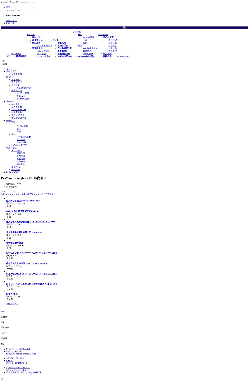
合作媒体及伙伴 (90, 48)
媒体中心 (77, 32)
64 (15, 304)
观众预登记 (37, 40)
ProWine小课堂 (44, 56)
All (2, 194)
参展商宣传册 (64, 54)
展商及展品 (11, 20)
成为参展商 (63, 45)
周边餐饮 (112, 51)
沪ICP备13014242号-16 (16, 363)
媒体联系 (87, 51)
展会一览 (36, 37)
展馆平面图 (21, 56)
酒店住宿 (112, 40)
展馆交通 (112, 43)
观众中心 (31, 34)
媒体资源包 (88, 54)
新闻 (80, 34)
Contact (9, 360)
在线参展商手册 (65, 48)
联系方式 (107, 54)
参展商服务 (63, 51)
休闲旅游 (112, 48)
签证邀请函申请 (44, 45)
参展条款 (62, 43)
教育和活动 (37, 48)
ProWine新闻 (88, 37)
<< (2, 304)
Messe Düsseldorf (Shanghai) (18, 349)
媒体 (80, 45)
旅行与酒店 (108, 37)
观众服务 (36, 43)
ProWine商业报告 (86, 56)
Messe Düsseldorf (13, 351)
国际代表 (107, 56)
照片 (85, 40)
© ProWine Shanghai (15, 358)
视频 (85, 43)
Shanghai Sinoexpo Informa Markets (21, 354)
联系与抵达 (103, 34)
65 (17, 304)
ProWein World (123, 56)
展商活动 (41, 54)
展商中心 (56, 40)
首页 (8, 56)
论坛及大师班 (43, 51)
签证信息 (112, 45)
